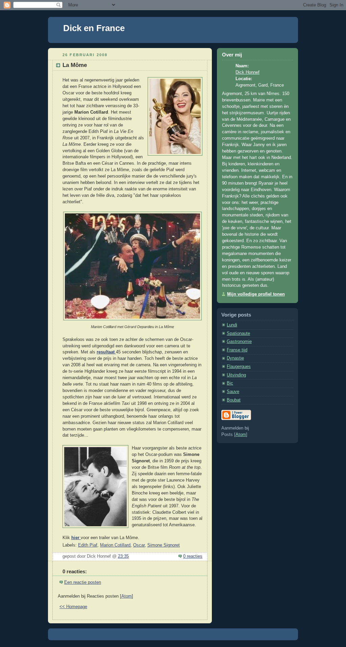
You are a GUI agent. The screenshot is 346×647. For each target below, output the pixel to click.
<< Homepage (73, 606)
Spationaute (238, 333)
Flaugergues (239, 366)
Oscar (139, 545)
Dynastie (235, 358)
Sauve (233, 391)
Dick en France (94, 28)
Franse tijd (237, 350)
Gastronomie (239, 341)
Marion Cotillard (115, 545)
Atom (126, 596)
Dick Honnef (248, 72)
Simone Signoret (163, 545)
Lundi (232, 325)
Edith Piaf (87, 545)
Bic (230, 383)
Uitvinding (236, 375)
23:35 (123, 556)
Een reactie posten (82, 582)
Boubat (234, 400)
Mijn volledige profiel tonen (256, 294)
